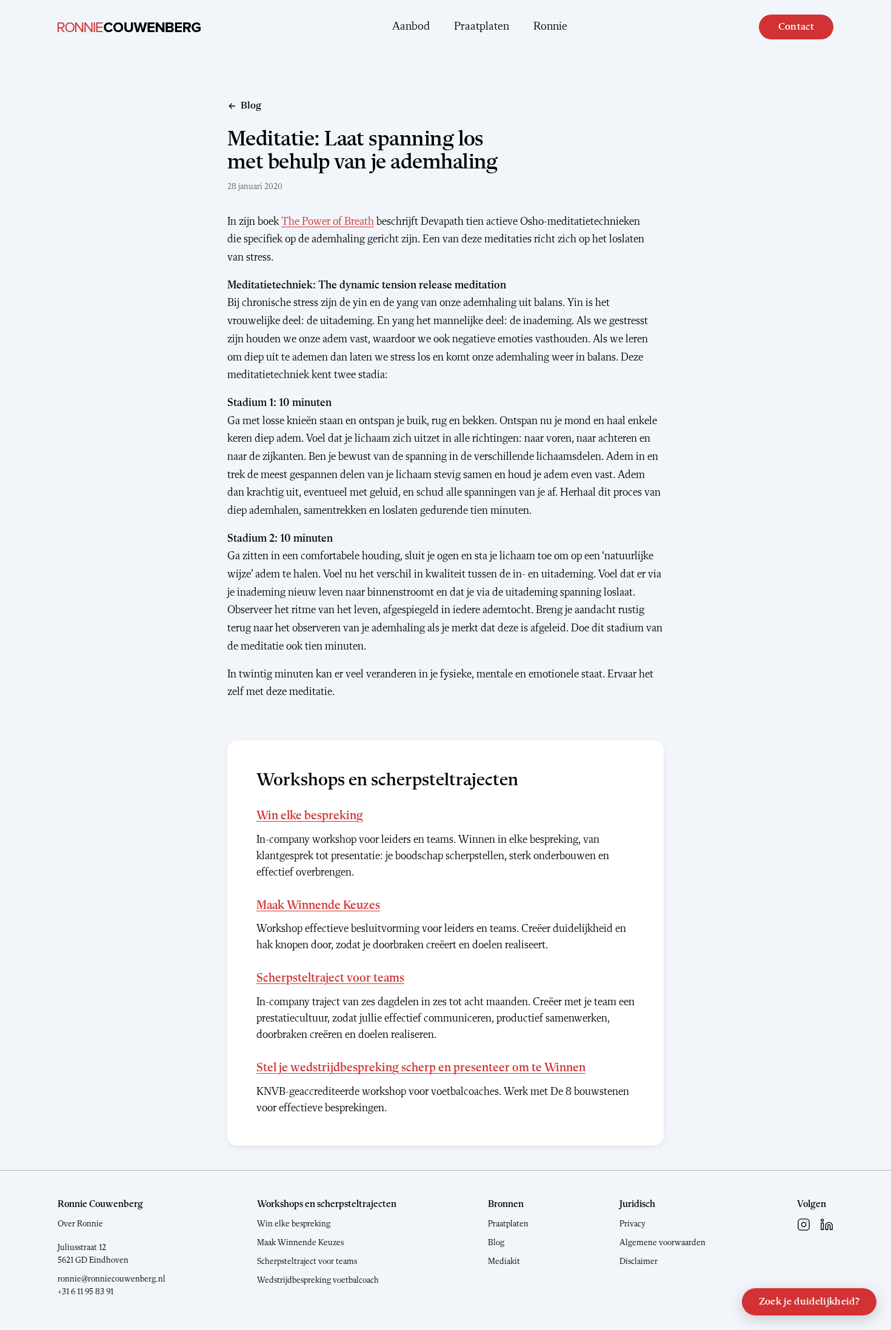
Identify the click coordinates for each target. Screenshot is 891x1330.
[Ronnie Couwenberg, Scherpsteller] (129, 27)
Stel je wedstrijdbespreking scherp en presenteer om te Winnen (421, 1068)
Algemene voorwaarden (662, 1243)
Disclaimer (638, 1261)
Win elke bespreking (309, 816)
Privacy (632, 1224)
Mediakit (504, 1261)
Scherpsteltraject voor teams (330, 979)
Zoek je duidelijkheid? (809, 1302)
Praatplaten (481, 27)
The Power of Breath (327, 221)
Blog (496, 1243)
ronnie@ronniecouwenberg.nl (111, 1279)
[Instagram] (803, 1224)
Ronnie (550, 27)
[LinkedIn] (826, 1224)
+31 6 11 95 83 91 (85, 1292)
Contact (796, 27)
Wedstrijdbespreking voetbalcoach (318, 1280)
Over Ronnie (80, 1224)
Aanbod (411, 27)
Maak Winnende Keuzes (318, 906)
